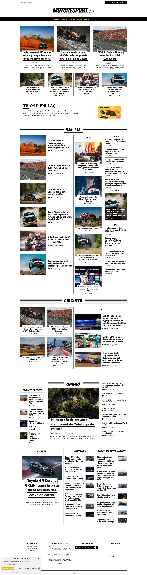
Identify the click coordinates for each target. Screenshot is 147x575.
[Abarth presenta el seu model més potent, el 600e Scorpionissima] (122, 503)
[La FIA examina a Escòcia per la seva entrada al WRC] (32, 80)
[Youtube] (122, 2)
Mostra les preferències (32, 568)
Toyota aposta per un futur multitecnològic (105, 521)
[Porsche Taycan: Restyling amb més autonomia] (122, 512)
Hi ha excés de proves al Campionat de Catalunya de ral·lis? (115, 141)
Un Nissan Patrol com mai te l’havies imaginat (74, 477)
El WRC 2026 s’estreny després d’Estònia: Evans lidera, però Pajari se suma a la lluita (88, 167)
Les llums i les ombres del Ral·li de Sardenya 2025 (114, 424)
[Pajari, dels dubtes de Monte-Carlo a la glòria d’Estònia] (88, 186)
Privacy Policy (120, 556)
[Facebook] (106, 2)
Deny (19, 568)
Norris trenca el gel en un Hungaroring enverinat (33, 358)
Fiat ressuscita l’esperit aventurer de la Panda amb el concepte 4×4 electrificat (74, 487)
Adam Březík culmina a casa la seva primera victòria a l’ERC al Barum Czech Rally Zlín (59, 90)
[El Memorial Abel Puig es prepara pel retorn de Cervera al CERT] (23, 412)
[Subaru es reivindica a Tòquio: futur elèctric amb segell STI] (23, 423)
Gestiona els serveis (10, 564)
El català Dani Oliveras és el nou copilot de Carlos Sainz (115, 262)
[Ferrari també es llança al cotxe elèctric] (122, 496)
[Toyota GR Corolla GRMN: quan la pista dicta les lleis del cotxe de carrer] (42, 468)
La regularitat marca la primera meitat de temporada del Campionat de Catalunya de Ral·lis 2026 (116, 170)
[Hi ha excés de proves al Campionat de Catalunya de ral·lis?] (23, 435)
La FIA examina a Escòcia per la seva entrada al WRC (32, 89)
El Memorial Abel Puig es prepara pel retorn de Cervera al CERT (114, 151)
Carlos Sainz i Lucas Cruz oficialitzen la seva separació (115, 271)
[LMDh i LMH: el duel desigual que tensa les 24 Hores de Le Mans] (88, 340)
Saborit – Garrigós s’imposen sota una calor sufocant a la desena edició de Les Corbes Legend (115, 182)
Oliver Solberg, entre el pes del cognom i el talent (114, 415)
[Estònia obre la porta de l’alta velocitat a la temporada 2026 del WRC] (88, 245)
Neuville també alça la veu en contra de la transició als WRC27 (88, 289)
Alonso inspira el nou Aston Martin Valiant (73, 514)
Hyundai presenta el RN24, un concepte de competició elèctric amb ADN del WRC (106, 487)
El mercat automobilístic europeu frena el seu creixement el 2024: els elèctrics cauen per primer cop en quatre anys (106, 462)
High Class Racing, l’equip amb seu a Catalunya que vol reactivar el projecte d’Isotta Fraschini (112, 358)
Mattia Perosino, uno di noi (113, 393)
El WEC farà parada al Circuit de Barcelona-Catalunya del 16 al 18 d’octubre (59, 360)
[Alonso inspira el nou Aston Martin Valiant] (90, 514)
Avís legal (32, 550)
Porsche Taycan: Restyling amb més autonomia (104, 513)
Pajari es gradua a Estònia (88, 228)
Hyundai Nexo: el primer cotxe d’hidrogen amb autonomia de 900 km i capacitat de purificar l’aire (106, 476)
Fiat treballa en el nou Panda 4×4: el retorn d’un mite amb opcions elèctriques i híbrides (74, 497)
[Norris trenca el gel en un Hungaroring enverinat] (32, 347)
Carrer (31, 429)
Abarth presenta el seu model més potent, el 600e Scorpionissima (106, 504)
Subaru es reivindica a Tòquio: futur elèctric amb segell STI (36, 424)
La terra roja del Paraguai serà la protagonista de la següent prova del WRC (37, 55)
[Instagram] (109, 2)
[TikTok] (114, 2)
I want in (114, 552)
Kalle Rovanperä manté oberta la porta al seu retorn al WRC (87, 89)
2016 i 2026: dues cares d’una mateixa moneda (114, 401)
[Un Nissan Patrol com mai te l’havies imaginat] (90, 477)
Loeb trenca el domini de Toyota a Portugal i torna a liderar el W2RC (115, 253)
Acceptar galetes (8, 568)
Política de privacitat (32, 546)
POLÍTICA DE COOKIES (14, 572)
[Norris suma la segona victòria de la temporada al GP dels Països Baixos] (73, 39)
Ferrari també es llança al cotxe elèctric (106, 496)
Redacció (40, 63)
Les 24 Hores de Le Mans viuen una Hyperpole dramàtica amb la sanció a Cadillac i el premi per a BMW (114, 321)
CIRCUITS (71, 63)
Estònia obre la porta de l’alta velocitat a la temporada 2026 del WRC (88, 258)
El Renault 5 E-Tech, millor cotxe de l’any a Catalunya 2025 (73, 507)
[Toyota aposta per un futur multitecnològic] (122, 520)
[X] (120, 2)
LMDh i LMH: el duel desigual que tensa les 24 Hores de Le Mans (113, 339)
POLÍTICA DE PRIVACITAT (26, 572)
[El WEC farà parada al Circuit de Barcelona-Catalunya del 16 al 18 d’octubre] (59, 347)
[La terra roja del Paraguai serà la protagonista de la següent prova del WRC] (37, 39)
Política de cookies (32, 548)
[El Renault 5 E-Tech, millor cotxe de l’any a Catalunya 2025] (90, 506)
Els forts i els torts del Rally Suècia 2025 (113, 432)
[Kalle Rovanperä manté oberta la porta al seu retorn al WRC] (87, 80)
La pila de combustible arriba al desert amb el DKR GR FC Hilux (115, 230)
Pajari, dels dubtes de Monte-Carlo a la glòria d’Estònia (88, 199)
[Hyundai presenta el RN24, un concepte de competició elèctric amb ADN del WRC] (122, 485)
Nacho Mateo (91, 203)
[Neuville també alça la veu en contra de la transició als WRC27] (88, 276)
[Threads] (125, 2)
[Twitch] (117, 2)
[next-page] (124, 195)
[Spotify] (112, 2)
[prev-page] (121, 195)
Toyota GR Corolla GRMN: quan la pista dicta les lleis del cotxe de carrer (74, 460)
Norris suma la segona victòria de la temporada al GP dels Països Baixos (73, 55)
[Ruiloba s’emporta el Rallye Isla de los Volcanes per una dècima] (114, 80)
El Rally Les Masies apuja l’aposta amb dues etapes (115, 160)
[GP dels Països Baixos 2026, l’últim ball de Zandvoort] (110, 39)
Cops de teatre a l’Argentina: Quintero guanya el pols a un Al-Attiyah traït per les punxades (113, 241)
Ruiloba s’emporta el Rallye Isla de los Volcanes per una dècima (115, 90)
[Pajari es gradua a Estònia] (88, 217)
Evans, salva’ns (108, 408)
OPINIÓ (105, 410)
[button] (39, 558)
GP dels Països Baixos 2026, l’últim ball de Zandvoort (110, 55)
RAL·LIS (34, 63)
